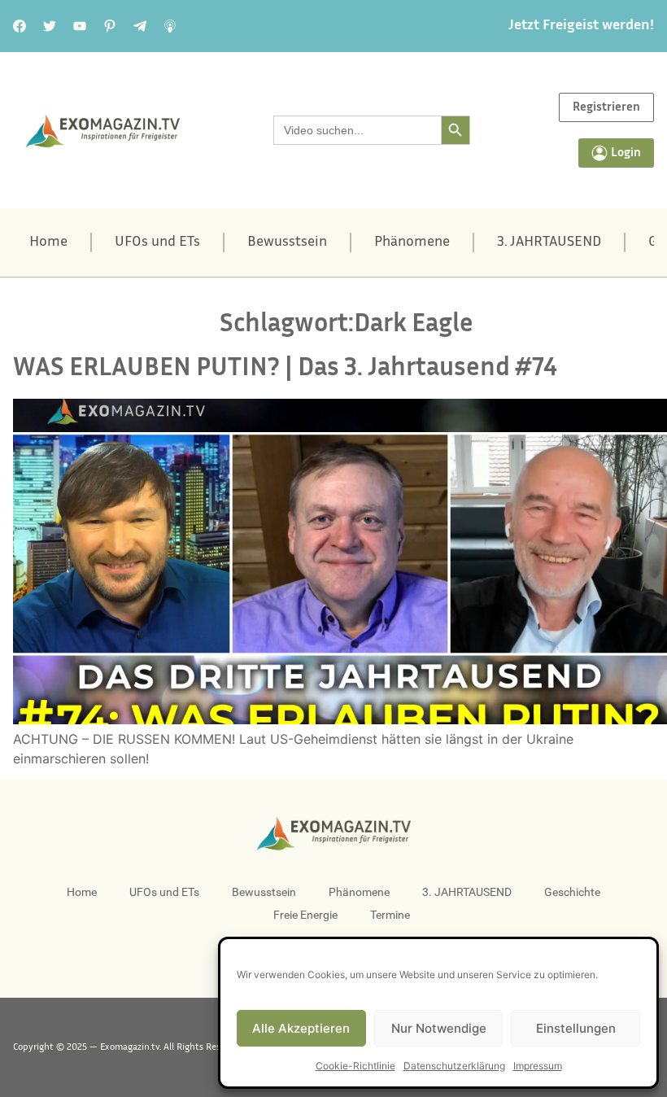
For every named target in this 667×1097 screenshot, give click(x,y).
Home (48, 242)
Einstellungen (576, 1028)
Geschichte (572, 891)
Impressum (537, 1066)
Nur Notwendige (438, 1028)
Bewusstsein (287, 242)
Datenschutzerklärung (454, 1066)
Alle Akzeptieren (301, 1028)
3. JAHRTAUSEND (549, 242)
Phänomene (412, 242)
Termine (390, 914)
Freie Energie (305, 914)
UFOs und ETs (157, 242)
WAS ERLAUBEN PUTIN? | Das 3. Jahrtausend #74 (285, 369)
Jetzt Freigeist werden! (581, 26)
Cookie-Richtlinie (355, 1066)
